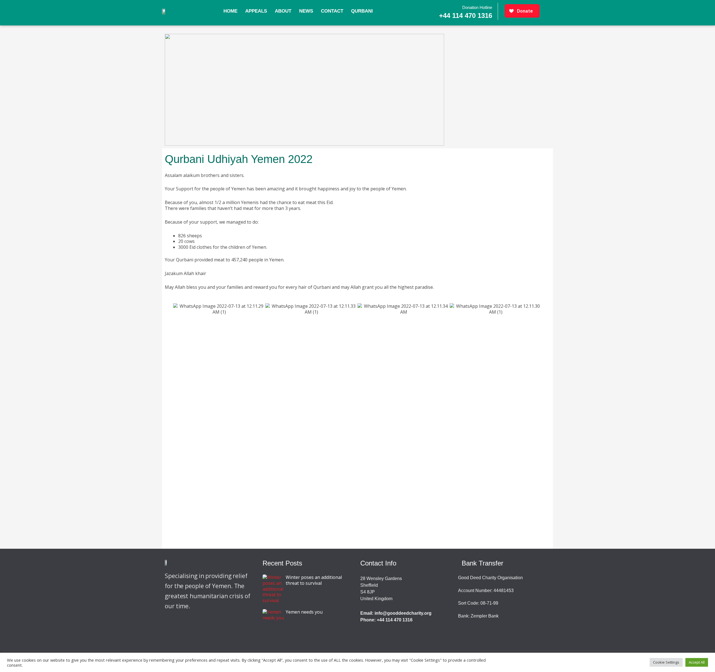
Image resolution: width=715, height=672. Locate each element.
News (306, 11)
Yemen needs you (304, 612)
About (283, 11)
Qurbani (362, 11)
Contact (332, 11)
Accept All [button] (697, 662)
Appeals (256, 11)
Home (230, 11)
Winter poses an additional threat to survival (314, 580)
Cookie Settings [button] (666, 662)
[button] (167, 309)
